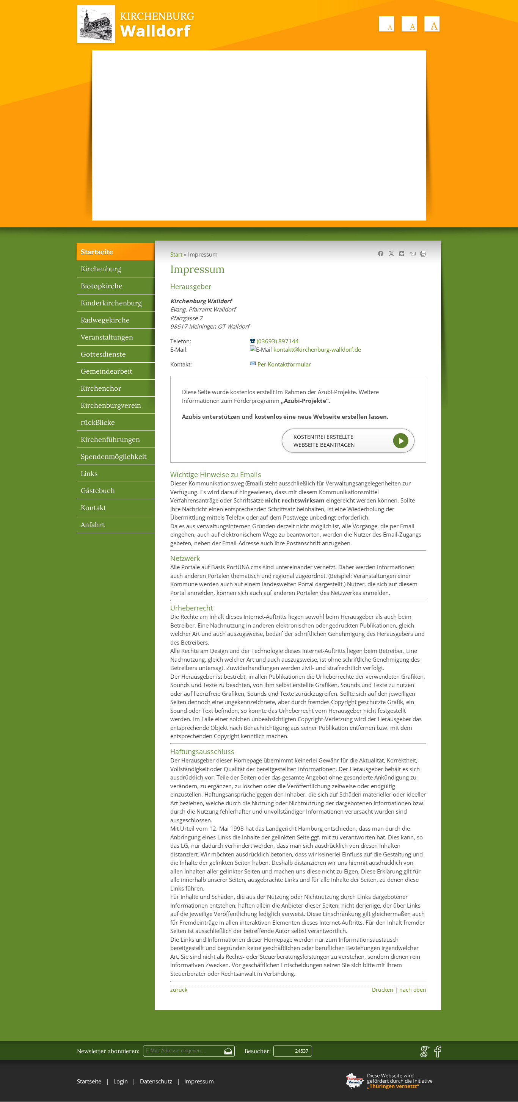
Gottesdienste (103, 354)
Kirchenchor (101, 388)
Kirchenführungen (110, 439)
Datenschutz (156, 1081)
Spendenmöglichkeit (114, 456)
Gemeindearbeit (106, 371)
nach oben (412, 989)
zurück (178, 989)
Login (120, 1081)
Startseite (97, 251)
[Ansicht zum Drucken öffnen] (423, 254)
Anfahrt (93, 524)
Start (176, 254)
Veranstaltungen (107, 337)
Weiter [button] (410, 133)
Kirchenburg (101, 269)
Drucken (382, 989)
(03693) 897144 (278, 341)
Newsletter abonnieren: (108, 1051)
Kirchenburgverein (111, 405)
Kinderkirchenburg (111, 303)
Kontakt (93, 507)
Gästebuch (98, 490)
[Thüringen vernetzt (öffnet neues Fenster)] (390, 1090)
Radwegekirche (105, 320)
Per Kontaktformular (284, 364)
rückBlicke (98, 422)
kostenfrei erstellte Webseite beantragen (324, 440)
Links (89, 473)
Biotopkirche (101, 286)
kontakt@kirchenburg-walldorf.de (317, 349)
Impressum (199, 1081)
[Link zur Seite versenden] (413, 254)
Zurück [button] (107, 133)
